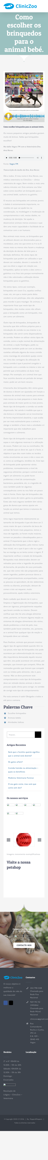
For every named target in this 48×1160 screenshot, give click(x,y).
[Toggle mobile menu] (44, 6)
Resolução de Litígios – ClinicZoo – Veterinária (12, 1094)
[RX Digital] (19, 816)
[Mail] (11, 1003)
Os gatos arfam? (15, 762)
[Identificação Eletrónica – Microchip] (11, 806)
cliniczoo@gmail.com (37, 1019)
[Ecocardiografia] (37, 807)
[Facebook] (5, 1003)
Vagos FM (14, 164)
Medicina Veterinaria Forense (21, 778)
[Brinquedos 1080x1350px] (24, 72)
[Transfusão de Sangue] (28, 807)
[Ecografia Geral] (11, 816)
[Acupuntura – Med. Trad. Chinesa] (19, 807)
